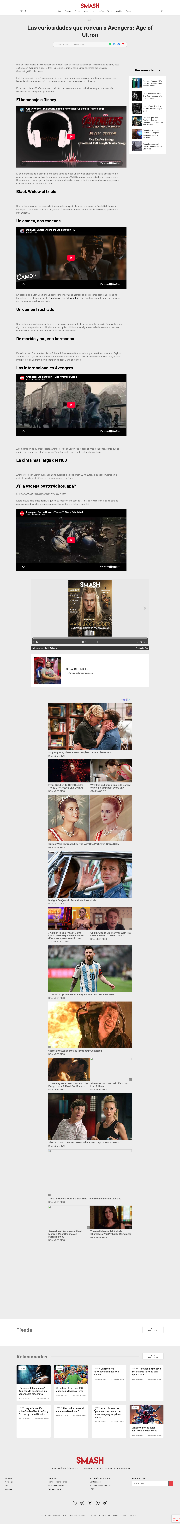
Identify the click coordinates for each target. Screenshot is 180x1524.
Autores (8, 1413)
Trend (109, 11)
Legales (52, 1403)
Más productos (153, 1254)
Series (77, 11)
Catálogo (9, 1406)
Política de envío (54, 1413)
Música (101, 11)
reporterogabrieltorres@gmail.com (79, 673)
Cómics (68, 11)
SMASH (8, 1403)
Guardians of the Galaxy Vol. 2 (63, 298)
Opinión (119, 11)
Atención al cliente (100, 1403)
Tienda (128, 11)
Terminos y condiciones (57, 1406)
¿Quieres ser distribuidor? (100, 1410)
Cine (59, 11)
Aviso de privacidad (56, 1410)
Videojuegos (89, 11)
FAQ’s (92, 1413)
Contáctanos (95, 1406)
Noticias (8, 1410)
